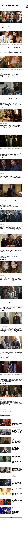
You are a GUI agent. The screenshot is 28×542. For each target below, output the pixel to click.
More (11, 517)
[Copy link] (11, 415)
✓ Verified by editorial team (3, 8)
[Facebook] (1, 415)
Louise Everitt (20, 8)
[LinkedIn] (7, 415)
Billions (1, 409)
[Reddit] (5, 415)
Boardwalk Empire (5, 409)
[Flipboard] (9, 415)
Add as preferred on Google (3, 9)
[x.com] (3, 415)
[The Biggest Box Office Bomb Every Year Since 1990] (11, 501)
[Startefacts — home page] (1, 1)
